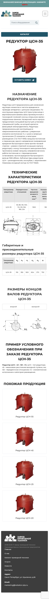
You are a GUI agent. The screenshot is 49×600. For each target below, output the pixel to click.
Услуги (7, 562)
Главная (8, 549)
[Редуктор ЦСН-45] (24, 436)
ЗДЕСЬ (24, 5)
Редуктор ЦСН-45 (24, 450)
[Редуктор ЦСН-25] (24, 470)
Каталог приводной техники (17, 558)
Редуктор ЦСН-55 (25, 417)
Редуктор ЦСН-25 (25, 484)
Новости (8, 566)
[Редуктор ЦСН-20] (24, 503)
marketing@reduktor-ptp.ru (16, 585)
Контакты (9, 570)
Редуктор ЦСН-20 (24, 518)
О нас (7, 553)
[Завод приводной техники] (12, 14)
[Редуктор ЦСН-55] (24, 402)
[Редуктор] (18, 537)
